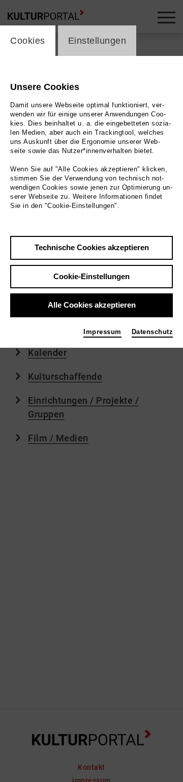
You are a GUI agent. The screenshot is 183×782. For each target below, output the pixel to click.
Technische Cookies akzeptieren (92, 247)
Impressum (102, 332)
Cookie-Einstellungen (91, 276)
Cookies (27, 41)
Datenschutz (152, 332)
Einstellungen (97, 41)
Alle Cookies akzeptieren (92, 304)
